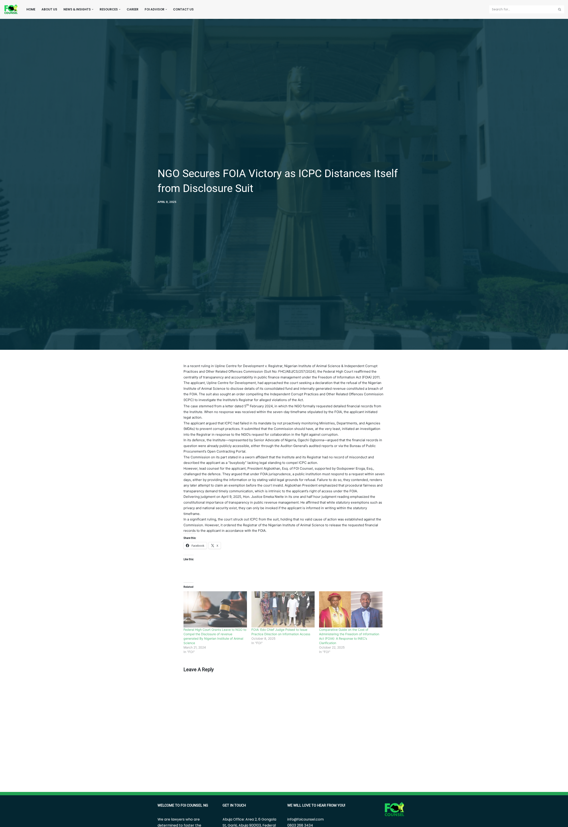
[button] (92, 9)
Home (30, 9)
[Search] (560, 9)
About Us (49, 9)
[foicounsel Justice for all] (11, 9)
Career (132, 9)
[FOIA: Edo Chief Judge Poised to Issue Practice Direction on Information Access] (283, 609)
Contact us (183, 9)
